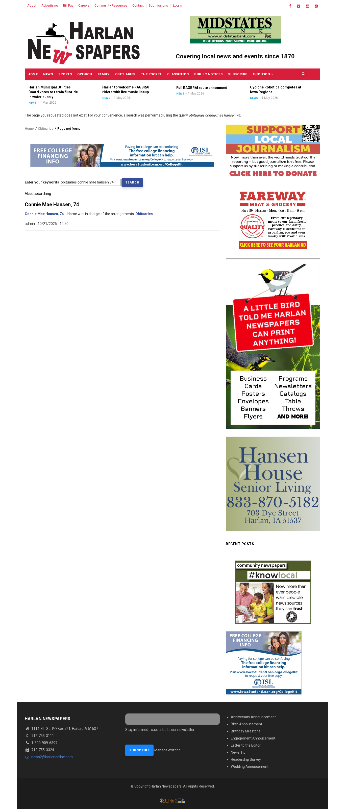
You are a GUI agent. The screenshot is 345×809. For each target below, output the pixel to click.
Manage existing (167, 750)
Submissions (158, 5)
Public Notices (208, 74)
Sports (65, 74)
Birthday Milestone (246, 731)
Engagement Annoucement (253, 738)
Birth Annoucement (246, 724)
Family (104, 74)
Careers (83, 5)
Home (33, 74)
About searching (38, 194)
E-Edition (262, 74)
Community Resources (110, 5)
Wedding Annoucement (249, 767)
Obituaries (125, 74)
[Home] (84, 42)
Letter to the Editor (246, 745)
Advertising (49, 5)
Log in (177, 5)
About (31, 5)
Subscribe (237, 74)
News (48, 74)
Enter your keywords (42, 182)
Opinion (84, 74)
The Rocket (151, 74)
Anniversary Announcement (253, 717)
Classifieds (178, 74)
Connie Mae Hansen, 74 (52, 204)
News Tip (238, 752)
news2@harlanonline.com (52, 757)
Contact (138, 5)
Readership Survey (246, 759)
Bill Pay (68, 5)
